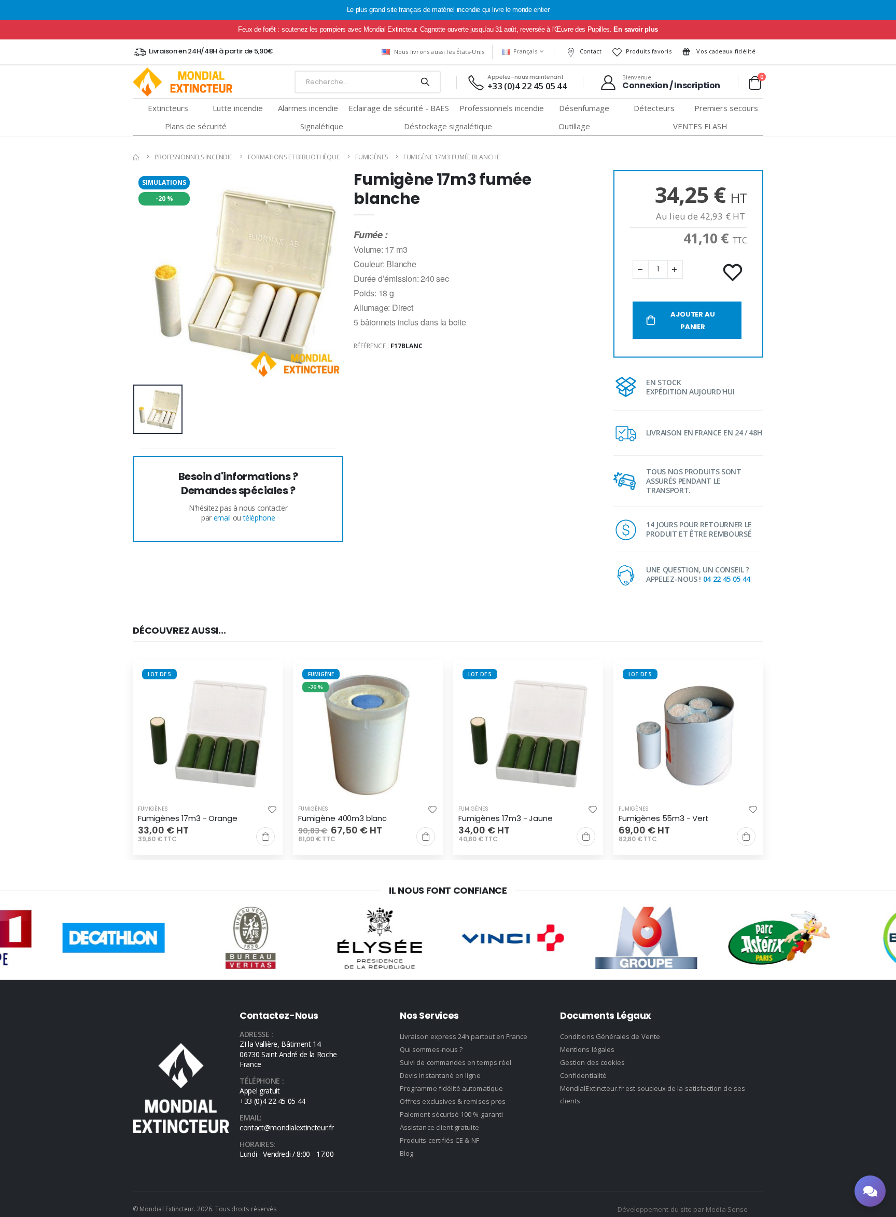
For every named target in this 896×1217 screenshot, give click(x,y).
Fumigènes (371, 157)
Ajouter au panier (692, 320)
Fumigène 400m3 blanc (342, 818)
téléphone (259, 518)
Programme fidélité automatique (451, 1088)
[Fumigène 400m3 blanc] (368, 734)
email (222, 518)
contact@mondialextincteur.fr (286, 1127)
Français (525, 51)
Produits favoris (648, 51)
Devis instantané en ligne (440, 1075)
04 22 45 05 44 (726, 579)
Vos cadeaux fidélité (725, 51)
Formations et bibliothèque (294, 157)
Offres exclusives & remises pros (453, 1101)
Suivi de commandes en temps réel (455, 1062)
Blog (406, 1153)
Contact (591, 51)
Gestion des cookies (592, 1062)
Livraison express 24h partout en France (464, 1036)
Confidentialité (583, 1075)
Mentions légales (587, 1049)
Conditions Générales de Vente (610, 1036)
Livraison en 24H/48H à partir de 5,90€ (211, 51)
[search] (425, 82)
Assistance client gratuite (439, 1127)
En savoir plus (635, 29)
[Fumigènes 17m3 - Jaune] (528, 734)
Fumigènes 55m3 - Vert (664, 818)
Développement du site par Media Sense (683, 1209)
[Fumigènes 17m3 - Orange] (207, 734)
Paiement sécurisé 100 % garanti (451, 1114)
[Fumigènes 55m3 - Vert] (688, 734)
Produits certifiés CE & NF (439, 1140)
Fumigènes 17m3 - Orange (187, 818)
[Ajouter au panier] (265, 836)
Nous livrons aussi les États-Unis (439, 52)
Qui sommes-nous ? (431, 1049)
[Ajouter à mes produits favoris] (733, 273)
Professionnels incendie (193, 157)
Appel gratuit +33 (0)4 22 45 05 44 (272, 1096)
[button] (755, 82)
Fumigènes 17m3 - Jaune (505, 818)
